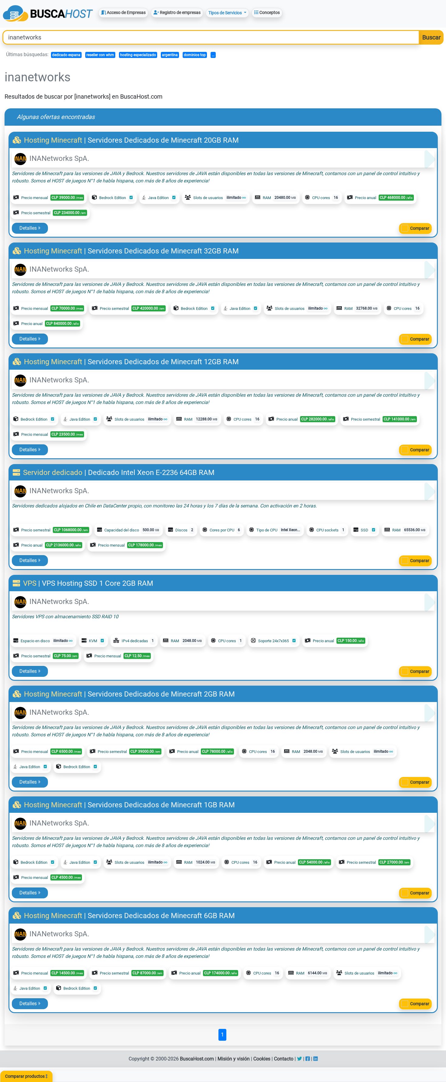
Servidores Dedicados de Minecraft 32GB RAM (163, 251)
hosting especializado (138, 55)
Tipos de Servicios (225, 12)
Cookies (261, 1059)
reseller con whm (100, 55)
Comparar (419, 228)
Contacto (283, 1059)
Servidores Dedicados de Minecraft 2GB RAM (161, 694)
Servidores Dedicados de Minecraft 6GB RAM (161, 915)
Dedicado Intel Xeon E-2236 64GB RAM (151, 472)
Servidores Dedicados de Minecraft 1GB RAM (161, 805)
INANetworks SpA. (58, 158)
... (213, 55)
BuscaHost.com (197, 1059)
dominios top (195, 55)
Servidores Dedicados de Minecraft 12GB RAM (163, 362)
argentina (170, 55)
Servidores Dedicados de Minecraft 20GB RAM (163, 140)
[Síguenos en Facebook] (308, 1059)
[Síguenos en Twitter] (299, 1059)
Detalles (28, 228)
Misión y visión (234, 1059)
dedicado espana (66, 55)
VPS (29, 583)
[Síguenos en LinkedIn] (315, 1059)
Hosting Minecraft (53, 140)
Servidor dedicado (52, 472)
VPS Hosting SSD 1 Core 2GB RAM (97, 583)
